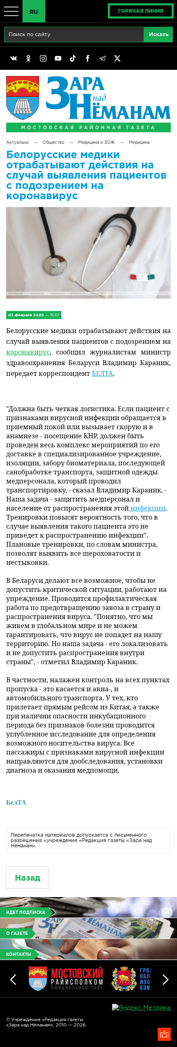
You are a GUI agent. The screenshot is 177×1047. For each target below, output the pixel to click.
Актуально (17, 142)
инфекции (147, 508)
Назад (27, 877)
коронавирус (28, 352)
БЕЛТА (102, 373)
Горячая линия (140, 11)
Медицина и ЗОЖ (96, 142)
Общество (53, 142)
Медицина (139, 142)
